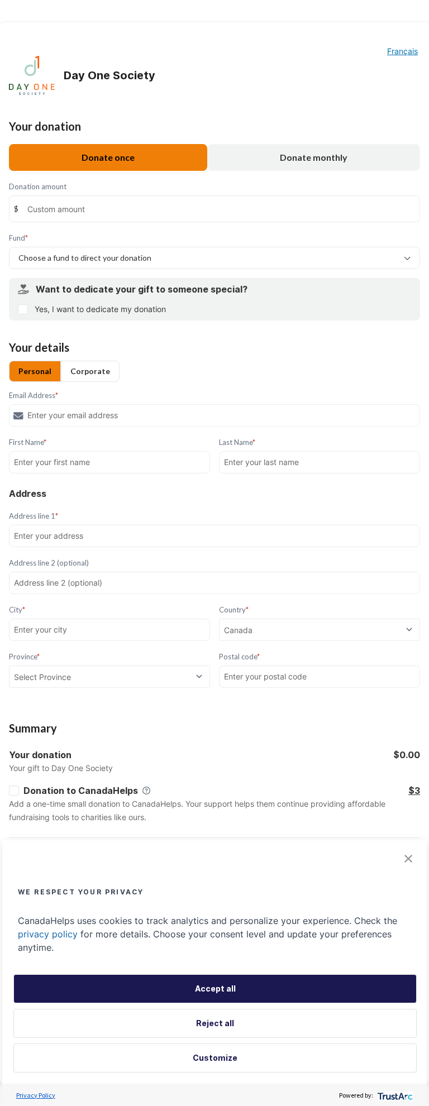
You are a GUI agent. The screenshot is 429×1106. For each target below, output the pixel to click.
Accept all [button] (215, 988)
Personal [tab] (34, 371)
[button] (408, 859)
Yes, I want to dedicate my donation (100, 309)
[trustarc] (394, 1095)
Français (402, 51)
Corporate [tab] (90, 371)
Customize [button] (215, 1057)
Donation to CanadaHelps (80, 790)
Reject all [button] (215, 1023)
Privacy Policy (35, 1095)
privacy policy (48, 934)
